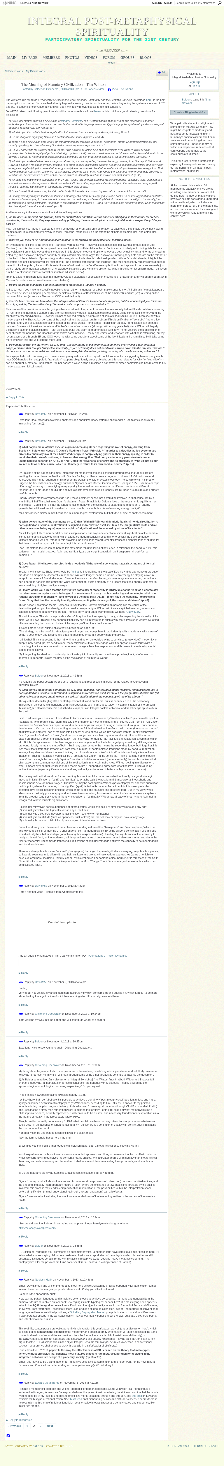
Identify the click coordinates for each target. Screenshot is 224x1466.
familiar (75, 571)
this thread (76, 1399)
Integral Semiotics (71, 121)
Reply (23, 432)
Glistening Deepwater (48, 1013)
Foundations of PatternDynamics (107, 955)
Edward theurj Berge (47, 1382)
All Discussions (14, 71)
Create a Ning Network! (34, 3)
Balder (38, 89)
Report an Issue (179, 1446)
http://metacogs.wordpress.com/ (37, 1228)
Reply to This (15, 397)
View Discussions (122, 89)
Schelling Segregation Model (87, 1312)
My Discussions (35, 71)
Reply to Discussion (19, 1420)
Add (164, 72)
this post (137, 1395)
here (149, 100)
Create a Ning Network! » (189, 112)
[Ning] (9, 3)
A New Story (133, 611)
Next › (50, 1426)
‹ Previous (14, 1426)
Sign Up (157, 3)
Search (220, 3)
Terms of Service (206, 1446)
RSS (8, 1436)
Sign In (168, 3)
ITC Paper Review (93, 89)
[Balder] (12, 94)
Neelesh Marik (43, 1279)
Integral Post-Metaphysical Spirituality (112, 26)
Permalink (21, 414)
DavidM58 (41, 413)
